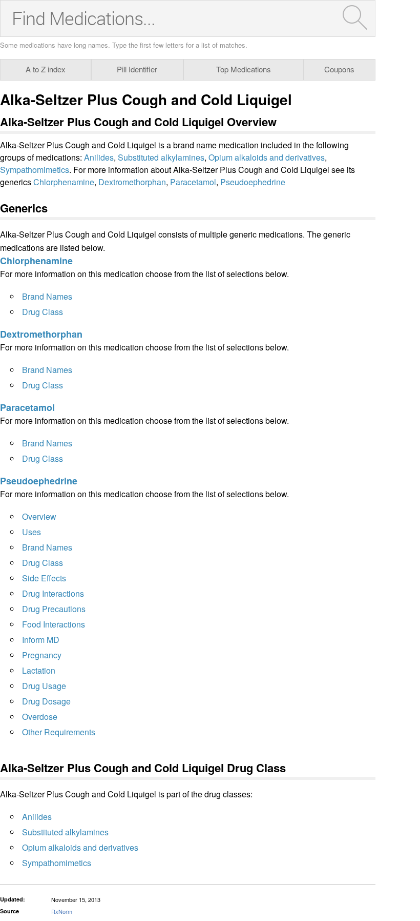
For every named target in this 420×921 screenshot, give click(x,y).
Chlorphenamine (63, 182)
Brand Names (47, 296)
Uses (31, 532)
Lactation (38, 670)
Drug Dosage (46, 701)
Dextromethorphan (132, 182)
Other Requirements (58, 732)
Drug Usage (44, 686)
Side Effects (44, 578)
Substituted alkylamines (161, 157)
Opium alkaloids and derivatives (266, 157)
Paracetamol (193, 182)
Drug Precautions (54, 609)
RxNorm (61, 911)
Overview (39, 516)
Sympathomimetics (34, 169)
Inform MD (40, 639)
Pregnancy (41, 655)
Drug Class (42, 312)
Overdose (39, 716)
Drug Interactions (53, 593)
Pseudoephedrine (252, 182)
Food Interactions (53, 624)
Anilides (99, 157)
